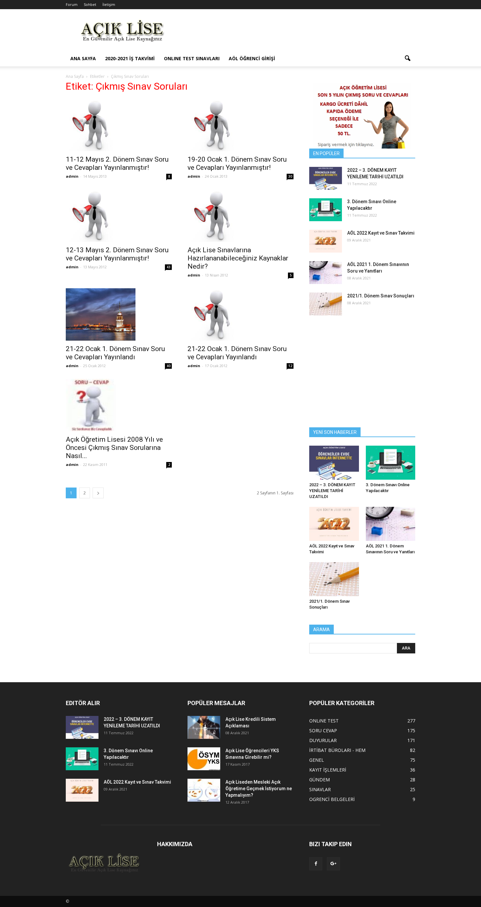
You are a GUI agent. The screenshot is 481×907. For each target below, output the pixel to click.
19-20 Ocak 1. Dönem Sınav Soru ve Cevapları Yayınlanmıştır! (237, 163)
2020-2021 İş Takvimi (130, 58)
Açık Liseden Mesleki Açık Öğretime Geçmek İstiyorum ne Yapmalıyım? (258, 788)
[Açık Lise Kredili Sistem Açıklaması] (203, 727)
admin (72, 176)
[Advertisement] (296, 33)
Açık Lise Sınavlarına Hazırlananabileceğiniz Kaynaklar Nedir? (237, 258)
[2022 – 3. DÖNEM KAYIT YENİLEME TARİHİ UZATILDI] (325, 178)
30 (290, 176)
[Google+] (333, 863)
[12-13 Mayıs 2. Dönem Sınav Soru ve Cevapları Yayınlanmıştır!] (119, 215)
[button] (407, 58)
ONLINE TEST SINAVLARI (192, 58)
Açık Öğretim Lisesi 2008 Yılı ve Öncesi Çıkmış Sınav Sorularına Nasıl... (114, 448)
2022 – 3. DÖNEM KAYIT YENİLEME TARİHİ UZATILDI (332, 490)
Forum (72, 4)
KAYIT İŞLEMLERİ (327, 770)
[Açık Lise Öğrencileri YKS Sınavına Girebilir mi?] (203, 758)
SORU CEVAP (323, 730)
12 (290, 366)
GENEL (316, 760)
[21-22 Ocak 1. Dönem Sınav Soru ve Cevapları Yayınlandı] (119, 314)
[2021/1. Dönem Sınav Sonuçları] (325, 304)
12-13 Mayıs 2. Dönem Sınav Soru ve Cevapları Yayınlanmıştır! (117, 254)
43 (168, 267)
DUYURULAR (323, 740)
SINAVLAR (320, 789)
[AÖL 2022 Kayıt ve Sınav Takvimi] (325, 241)
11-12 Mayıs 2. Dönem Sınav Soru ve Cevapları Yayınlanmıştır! (117, 163)
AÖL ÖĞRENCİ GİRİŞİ (252, 58)
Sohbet (90, 4)
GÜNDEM (319, 779)
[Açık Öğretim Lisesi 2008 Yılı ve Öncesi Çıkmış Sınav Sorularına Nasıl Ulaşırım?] (119, 405)
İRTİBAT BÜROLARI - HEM (337, 750)
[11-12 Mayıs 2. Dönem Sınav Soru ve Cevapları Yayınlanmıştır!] (119, 125)
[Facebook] (315, 863)
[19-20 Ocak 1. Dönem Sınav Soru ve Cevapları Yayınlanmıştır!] (240, 125)
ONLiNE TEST (324, 721)
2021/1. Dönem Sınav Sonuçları (380, 295)
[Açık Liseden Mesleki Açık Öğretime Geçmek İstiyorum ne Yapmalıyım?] (203, 790)
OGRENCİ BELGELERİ (332, 799)
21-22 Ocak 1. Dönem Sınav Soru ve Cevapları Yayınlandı (115, 353)
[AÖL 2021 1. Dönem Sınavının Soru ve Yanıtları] (325, 272)
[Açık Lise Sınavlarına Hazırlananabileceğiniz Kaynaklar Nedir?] (240, 215)
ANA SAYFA (83, 58)
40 (168, 366)
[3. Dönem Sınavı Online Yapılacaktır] (325, 209)
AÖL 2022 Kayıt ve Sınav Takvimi (381, 233)
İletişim (108, 4)
